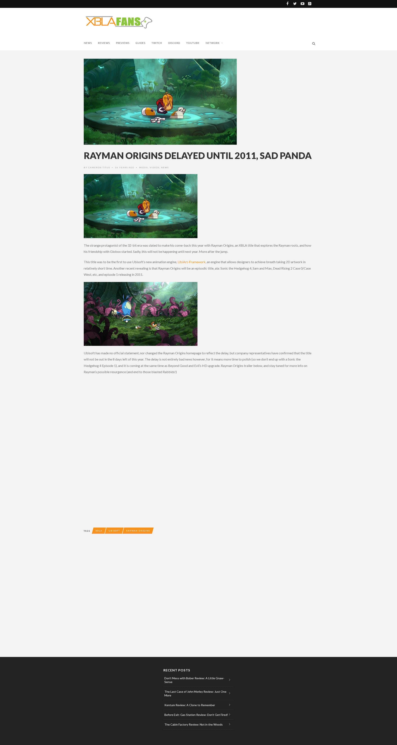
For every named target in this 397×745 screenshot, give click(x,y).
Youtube (193, 42)
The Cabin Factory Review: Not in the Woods (193, 724)
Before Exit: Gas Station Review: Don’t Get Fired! (196, 714)
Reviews (104, 42)
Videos (154, 167)
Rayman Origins (138, 530)
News (88, 42)
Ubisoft (114, 530)
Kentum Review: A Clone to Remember (189, 705)
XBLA (99, 530)
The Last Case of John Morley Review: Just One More (195, 693)
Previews (122, 42)
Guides (140, 42)
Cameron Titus (99, 167)
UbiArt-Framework (192, 262)
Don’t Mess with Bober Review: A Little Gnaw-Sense (194, 680)
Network (213, 42)
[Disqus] (166, 599)
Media (143, 167)
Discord (174, 42)
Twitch (157, 42)
